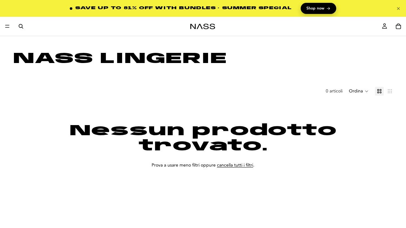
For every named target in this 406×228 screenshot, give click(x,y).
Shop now (318, 8)
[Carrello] (398, 26)
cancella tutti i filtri (235, 165)
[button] (359, 91)
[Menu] (7, 26)
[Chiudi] (398, 8)
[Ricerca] (21, 26)
